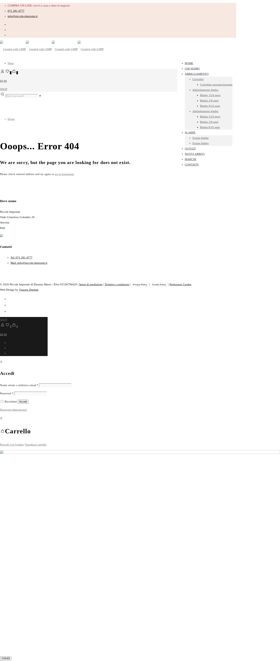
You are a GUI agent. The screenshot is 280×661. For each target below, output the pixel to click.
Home (11, 119)
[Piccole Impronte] (52, 49)
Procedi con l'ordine (12, 444)
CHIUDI (6, 658)
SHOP (3, 89)
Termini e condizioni (117, 284)
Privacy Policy (140, 284)
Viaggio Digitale (28, 289)
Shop (11, 63)
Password (7, 393)
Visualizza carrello (35, 444)
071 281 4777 (16, 10)
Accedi (23, 401)
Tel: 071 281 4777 (21, 257)
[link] (40, 95)
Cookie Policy (159, 284)
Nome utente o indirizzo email (19, 385)
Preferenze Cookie (180, 284)
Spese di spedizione (90, 284)
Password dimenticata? (13, 409)
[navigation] (140, 431)
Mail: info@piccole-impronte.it (28, 262)
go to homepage (64, 174)
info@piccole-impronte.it (23, 16)
